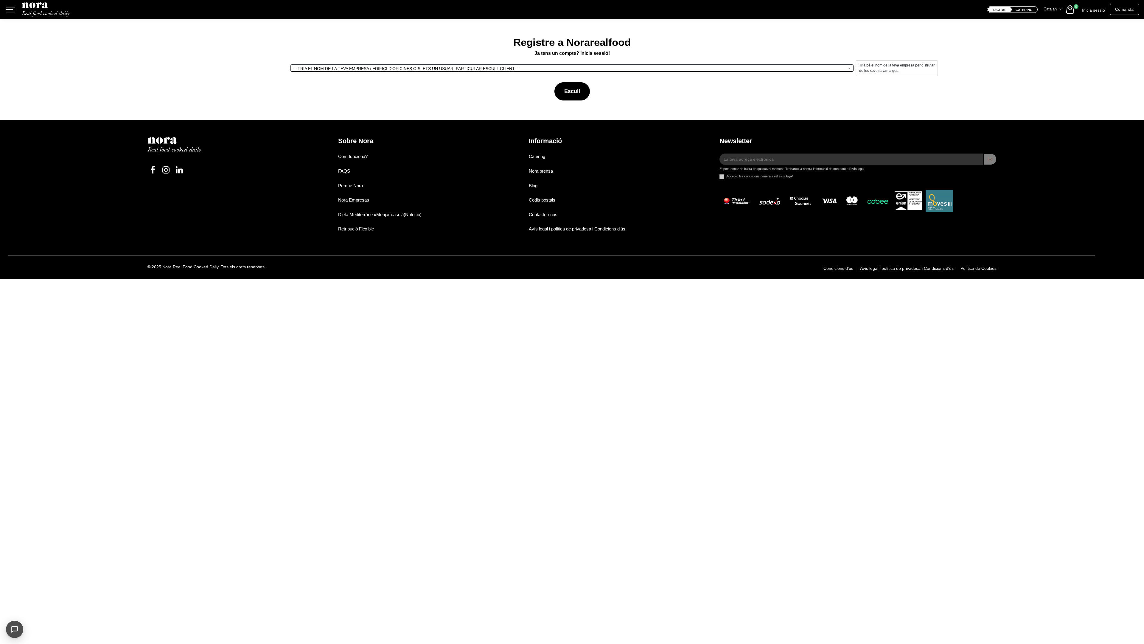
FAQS (344, 171)
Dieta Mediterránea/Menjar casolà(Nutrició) (380, 214)
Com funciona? (353, 156)
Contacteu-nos (543, 214)
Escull (572, 91)
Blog (533, 185)
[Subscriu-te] (990, 159)
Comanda (1124, 9)
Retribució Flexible (356, 228)
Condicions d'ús (838, 268)
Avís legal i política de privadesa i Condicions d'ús (577, 228)
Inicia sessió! (595, 53)
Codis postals (542, 199)
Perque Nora (350, 185)
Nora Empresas (353, 199)
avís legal (785, 176)
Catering (537, 156)
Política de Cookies (978, 268)
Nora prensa (541, 171)
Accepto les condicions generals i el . (759, 176)
